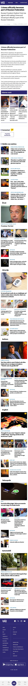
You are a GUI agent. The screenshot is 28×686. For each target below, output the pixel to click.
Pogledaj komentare (7, 134)
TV (13, 629)
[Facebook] (15, 621)
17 (7, 180)
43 (7, 192)
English (3, 449)
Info (4, 627)
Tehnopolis (6, 647)
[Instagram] (21, 621)
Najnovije (10, 2)
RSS (14, 653)
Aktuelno (12, 249)
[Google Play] (8, 664)
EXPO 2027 (12, 460)
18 (7, 158)
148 (7, 147)
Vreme (14, 634)
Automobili (5, 650)
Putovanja (5, 638)
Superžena (5, 643)
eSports (5, 645)
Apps (2, 501)
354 (7, 169)
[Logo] (3, 3)
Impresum (15, 644)
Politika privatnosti (18, 649)
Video (14, 627)
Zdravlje (5, 636)
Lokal (4, 652)
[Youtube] (24, 621)
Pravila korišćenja (18, 647)
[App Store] (19, 664)
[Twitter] (18, 621)
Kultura (5, 641)
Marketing (15, 642)
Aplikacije (15, 651)
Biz (3, 632)
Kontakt (15, 656)
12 (12, 129)
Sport (4, 629)
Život (4, 634)
